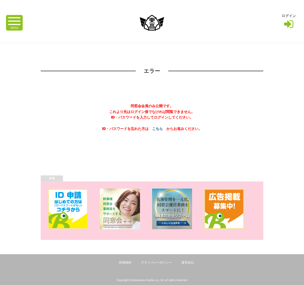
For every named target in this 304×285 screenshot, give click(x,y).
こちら (157, 128)
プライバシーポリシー (156, 262)
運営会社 (187, 262)
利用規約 (125, 262)
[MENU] (14, 20)
